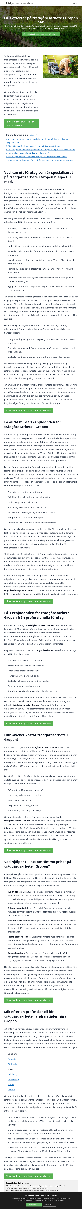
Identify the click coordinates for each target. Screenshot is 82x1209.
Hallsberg (12, 1074)
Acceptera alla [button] (33, 1204)
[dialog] (41, 1200)
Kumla (11, 1084)
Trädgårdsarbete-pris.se (19, 3)
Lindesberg (13, 1079)
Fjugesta (12, 1059)
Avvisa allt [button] (49, 1204)
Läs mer (62, 1200)
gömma (33, 135)
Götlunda (12, 1064)
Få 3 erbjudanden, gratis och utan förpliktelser (41, 34)
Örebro (11, 1089)
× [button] (79, 1194)
